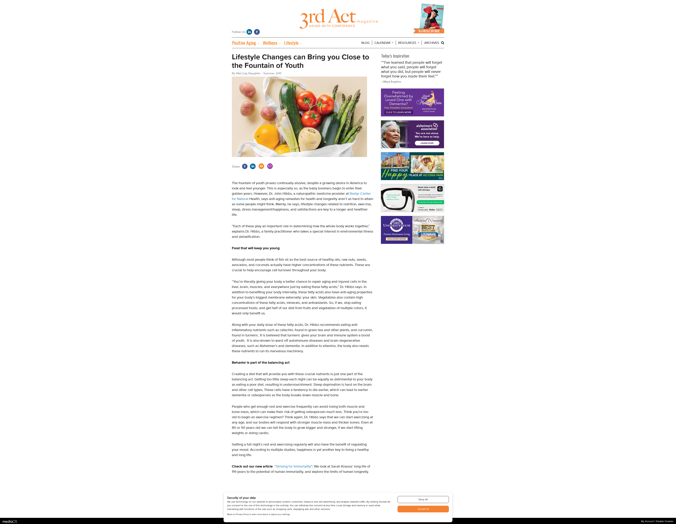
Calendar (382, 43)
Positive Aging (244, 42)
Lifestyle (291, 42)
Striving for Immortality (293, 466)
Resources (407, 43)
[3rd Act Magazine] (338, 20)
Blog (365, 43)
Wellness (270, 42)
